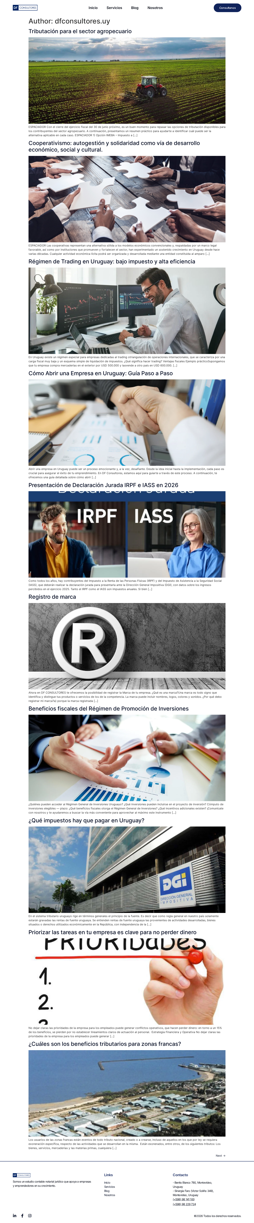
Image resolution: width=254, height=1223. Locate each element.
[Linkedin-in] (15, 1216)
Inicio (93, 8)
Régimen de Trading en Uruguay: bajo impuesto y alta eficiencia (112, 261)
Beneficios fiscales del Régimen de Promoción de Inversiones (109, 708)
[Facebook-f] (22, 1216)
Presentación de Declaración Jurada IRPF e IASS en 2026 (103, 485)
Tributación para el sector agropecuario (81, 31)
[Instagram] (30, 1216)
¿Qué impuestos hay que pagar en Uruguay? (86, 820)
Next (220, 1155)
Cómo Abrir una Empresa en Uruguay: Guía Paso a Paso (101, 373)
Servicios (114, 8)
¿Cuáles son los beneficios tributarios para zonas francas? (105, 1043)
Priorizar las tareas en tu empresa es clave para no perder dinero (112, 932)
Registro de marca (52, 596)
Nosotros (155, 8)
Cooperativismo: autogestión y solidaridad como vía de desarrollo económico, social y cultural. (114, 146)
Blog (135, 8)
